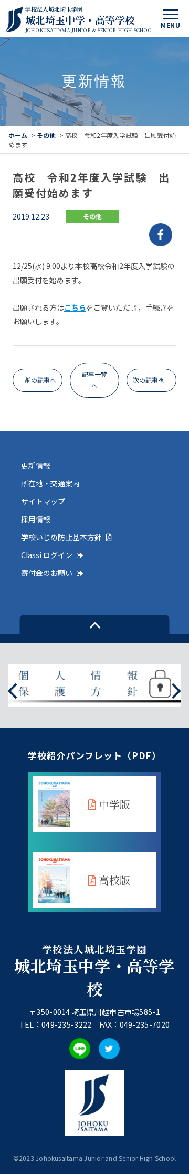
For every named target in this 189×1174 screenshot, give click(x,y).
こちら (75, 307)
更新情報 (35, 465)
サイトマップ (43, 501)
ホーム (17, 135)
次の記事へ (148, 379)
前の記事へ (40, 379)
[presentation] (12, 689)
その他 (46, 135)
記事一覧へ (94, 380)
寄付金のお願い (46, 573)
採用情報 (35, 519)
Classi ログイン (46, 555)
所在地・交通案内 (50, 483)
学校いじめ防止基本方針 (61, 537)
